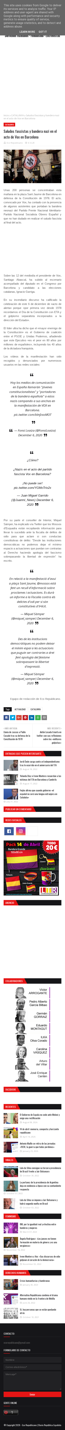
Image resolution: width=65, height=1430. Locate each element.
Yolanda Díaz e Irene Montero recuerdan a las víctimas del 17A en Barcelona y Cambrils (40, 777)
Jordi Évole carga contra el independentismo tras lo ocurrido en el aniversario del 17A (40, 763)
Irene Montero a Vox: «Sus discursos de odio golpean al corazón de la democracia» (40, 1258)
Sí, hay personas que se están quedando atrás (38, 1311)
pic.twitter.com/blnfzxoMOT (32, 415)
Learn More (27, 31)
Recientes (10, 1107)
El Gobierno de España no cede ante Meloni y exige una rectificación (40, 1116)
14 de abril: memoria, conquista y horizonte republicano (39, 1130)
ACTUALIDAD (20, 709)
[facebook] (9, 831)
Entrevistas (53, 35)
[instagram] (20, 831)
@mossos (43, 583)
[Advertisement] (32, 77)
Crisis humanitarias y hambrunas (35, 1280)
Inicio (6, 115)
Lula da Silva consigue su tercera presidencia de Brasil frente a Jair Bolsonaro (40, 1169)
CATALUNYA (17, 115)
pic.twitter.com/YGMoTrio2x (32, 487)
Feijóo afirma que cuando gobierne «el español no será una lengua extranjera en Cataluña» (38, 793)
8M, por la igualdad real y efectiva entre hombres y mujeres (38, 1226)
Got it (43, 31)
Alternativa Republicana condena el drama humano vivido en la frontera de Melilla (39, 1296)
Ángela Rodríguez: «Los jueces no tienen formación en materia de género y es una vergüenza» (38, 1242)
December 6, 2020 (30, 435)
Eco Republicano (15, 142)
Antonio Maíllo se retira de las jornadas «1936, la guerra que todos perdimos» (37, 1145)
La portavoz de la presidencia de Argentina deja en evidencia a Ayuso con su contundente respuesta (40, 1185)
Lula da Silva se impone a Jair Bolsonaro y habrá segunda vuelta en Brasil (38, 1201)
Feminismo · (38, 35)
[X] (32, 831)
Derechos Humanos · (18, 35)
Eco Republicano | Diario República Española (41, 1425)
